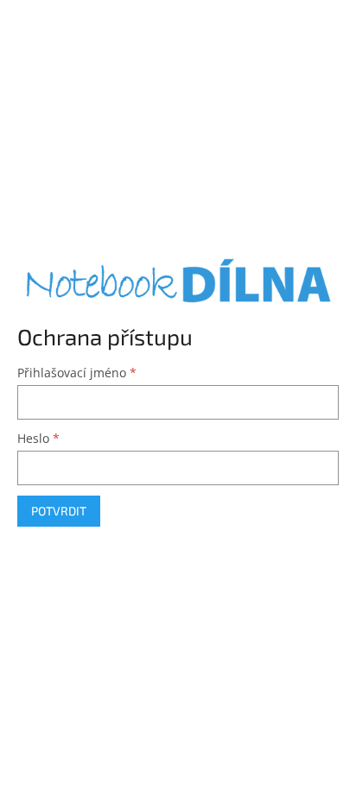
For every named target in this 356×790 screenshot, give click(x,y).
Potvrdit (58, 510)
